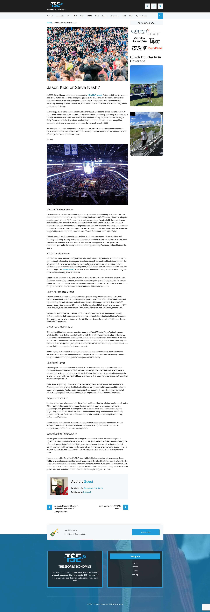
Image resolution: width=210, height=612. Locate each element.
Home (49, 23)
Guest (88, 481)
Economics (115, 16)
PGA (131, 16)
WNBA (89, 16)
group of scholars (91, 572)
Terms (135, 571)
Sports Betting (141, 16)
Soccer (104, 16)
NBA (82, 16)
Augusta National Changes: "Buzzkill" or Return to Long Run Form (66, 509)
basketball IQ (68, 269)
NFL (68, 16)
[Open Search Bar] (160, 16)
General (87, 492)
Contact (50, 16)
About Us (59, 16)
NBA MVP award (95, 95)
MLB (75, 16)
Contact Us (145, 532)
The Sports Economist (100, 604)
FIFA (124, 16)
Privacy (135, 574)
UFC (97, 16)
